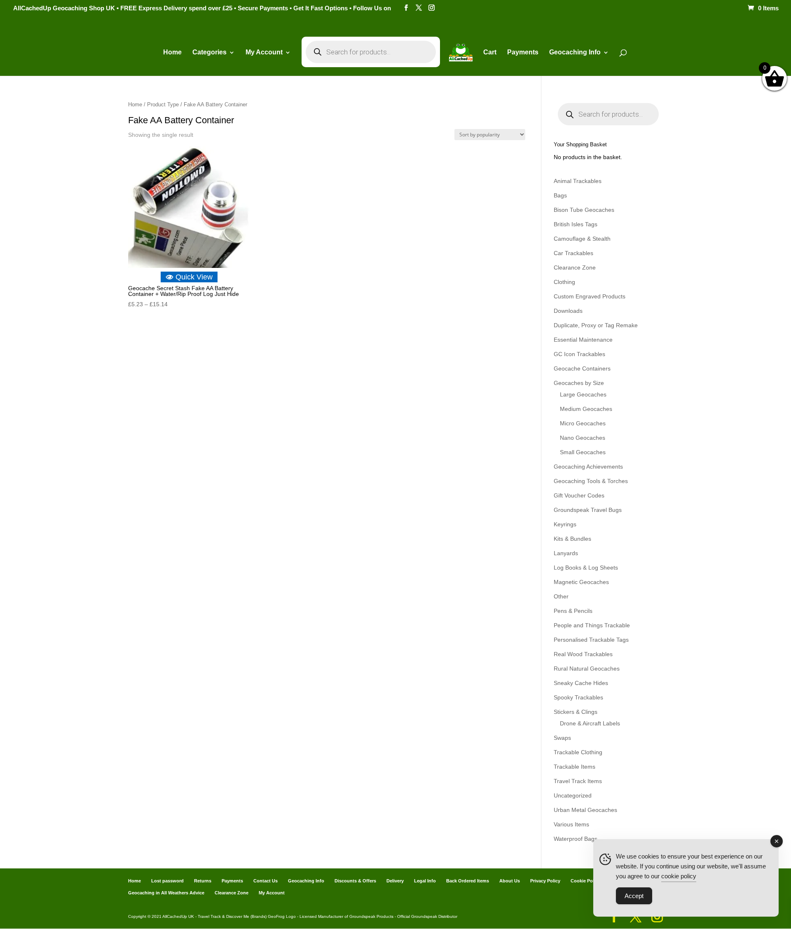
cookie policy (678, 876)
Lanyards (566, 553)
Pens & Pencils (573, 611)
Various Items (571, 824)
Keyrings (565, 524)
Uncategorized (573, 795)
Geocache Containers (582, 368)
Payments (522, 52)
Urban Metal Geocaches (585, 810)
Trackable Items (574, 766)
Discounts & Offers (355, 880)
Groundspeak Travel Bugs (588, 510)
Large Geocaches (583, 394)
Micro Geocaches (583, 423)
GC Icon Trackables (579, 354)
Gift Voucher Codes (579, 495)
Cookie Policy (585, 880)
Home (172, 52)
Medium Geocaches (586, 409)
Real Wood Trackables (583, 654)
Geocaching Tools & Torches (591, 481)
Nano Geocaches (582, 437)
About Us (509, 880)
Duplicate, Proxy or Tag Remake (596, 325)
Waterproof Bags (575, 838)
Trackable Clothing (578, 752)
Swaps (562, 737)
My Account (264, 52)
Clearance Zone (575, 267)
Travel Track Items (578, 781)
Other (561, 596)
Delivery (395, 880)
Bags (560, 195)
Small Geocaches (583, 452)
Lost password (167, 880)
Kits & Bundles (572, 538)
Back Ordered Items (467, 880)
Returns (202, 880)
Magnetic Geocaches (581, 582)
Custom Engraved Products (589, 296)
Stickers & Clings (575, 711)
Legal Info (425, 880)
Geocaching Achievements (588, 466)
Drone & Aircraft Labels (590, 723)
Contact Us (265, 880)
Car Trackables (573, 253)
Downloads (568, 310)
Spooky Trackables (578, 697)
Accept (634, 895)
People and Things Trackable (592, 625)
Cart (489, 52)
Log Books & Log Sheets (586, 567)
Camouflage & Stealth (582, 238)
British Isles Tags (575, 224)
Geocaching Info (306, 880)
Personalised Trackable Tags (591, 639)
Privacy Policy (545, 880)
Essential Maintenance (583, 339)
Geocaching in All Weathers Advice (166, 892)
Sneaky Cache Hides (581, 683)
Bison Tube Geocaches (584, 209)
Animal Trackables (577, 181)
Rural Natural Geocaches (587, 668)
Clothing (564, 282)
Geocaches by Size (579, 383)
